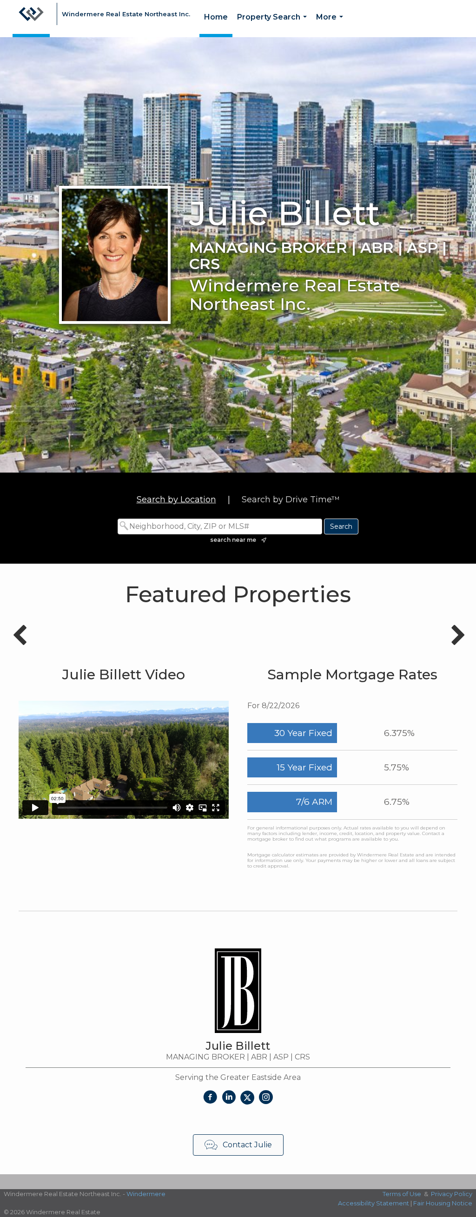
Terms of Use (402, 1193)
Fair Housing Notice (442, 1203)
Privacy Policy (451, 1193)
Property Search (274, 25)
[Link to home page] (31, 18)
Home (216, 17)
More (331, 25)
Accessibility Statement (373, 1203)
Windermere (145, 1193)
